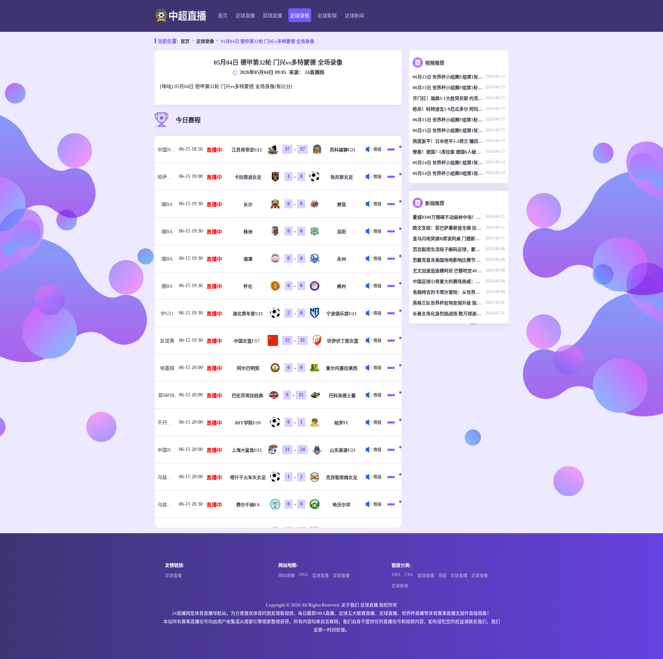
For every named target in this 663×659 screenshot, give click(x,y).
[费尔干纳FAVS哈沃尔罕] (392, 504)
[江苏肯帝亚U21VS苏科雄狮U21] (392, 149)
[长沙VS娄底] (392, 204)
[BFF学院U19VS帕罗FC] (392, 422)
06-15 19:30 (191, 203)
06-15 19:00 (191, 176)
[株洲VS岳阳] (392, 231)
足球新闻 (354, 15)
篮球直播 (272, 15)
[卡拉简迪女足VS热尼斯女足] (392, 177)
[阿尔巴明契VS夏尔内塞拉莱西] (392, 368)
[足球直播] (181, 16)
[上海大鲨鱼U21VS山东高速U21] (392, 450)
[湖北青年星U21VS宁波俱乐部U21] (392, 313)
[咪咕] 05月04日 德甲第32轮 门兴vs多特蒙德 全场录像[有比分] (226, 86)
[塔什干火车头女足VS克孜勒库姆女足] (392, 477)
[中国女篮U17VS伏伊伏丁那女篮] (392, 340)
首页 (223, 15)
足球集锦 (327, 15)
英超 (442, 575)
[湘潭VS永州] (392, 258)
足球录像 (299, 15)
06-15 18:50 (191, 149)
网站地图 (286, 575)
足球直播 (245, 15)
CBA (409, 574)
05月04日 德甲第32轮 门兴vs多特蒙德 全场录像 (267, 41)
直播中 (214, 150)
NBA (303, 574)
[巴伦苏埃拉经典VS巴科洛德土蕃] (392, 395)
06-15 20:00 (191, 367)
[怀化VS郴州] (392, 286)
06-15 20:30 (191, 504)
